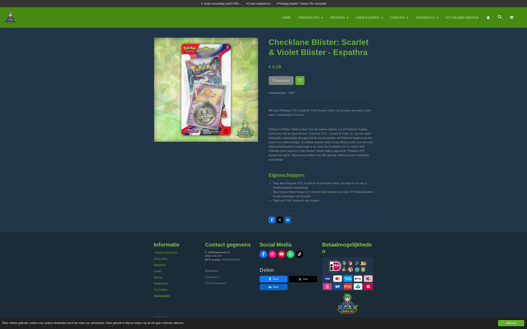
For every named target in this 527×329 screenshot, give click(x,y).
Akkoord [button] (511, 323)
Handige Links (161, 283)
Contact (157, 270)
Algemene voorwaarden (165, 252)
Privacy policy (161, 258)
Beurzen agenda (161, 295)
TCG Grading (160, 289)
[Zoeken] (500, 17)
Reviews (158, 277)
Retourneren (160, 264)
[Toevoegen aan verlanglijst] (299, 80)
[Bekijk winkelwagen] (511, 18)
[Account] (488, 18)
